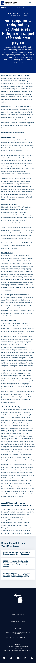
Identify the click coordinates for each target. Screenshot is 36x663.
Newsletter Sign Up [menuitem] (18, 614)
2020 (18, 7)
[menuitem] (30, 3)
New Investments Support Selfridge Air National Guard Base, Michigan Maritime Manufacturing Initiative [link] (16, 575)
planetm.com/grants (17, 496)
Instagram (14, 533)
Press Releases (7, 7)
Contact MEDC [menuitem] (18, 625)
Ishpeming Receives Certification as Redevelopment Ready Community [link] (16, 553)
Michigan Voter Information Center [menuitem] (18, 637)
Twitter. (29, 533)
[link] (9, 3)
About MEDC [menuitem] (18, 611)
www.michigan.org (9, 530)
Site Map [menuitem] (18, 628)
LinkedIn (20, 533)
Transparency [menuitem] (18, 618)
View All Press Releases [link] (11, 546)
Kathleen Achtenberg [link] (18, 15)
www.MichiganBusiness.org (13, 525)
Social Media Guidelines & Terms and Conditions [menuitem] (18, 633)
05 (23, 7)
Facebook (7, 533)
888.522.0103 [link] (18, 648)
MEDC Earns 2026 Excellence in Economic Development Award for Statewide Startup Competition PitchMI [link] (16, 563)
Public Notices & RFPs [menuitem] (18, 621)
